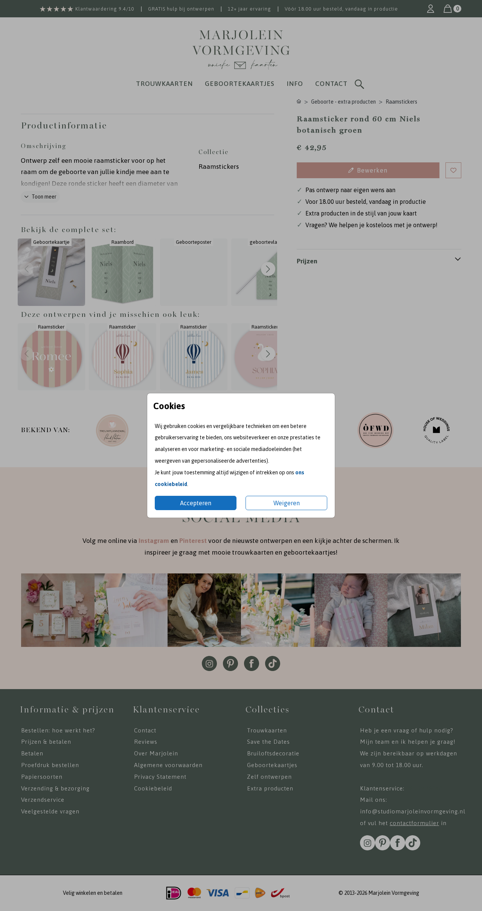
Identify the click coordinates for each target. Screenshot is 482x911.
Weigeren (286, 503)
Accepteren (195, 503)
